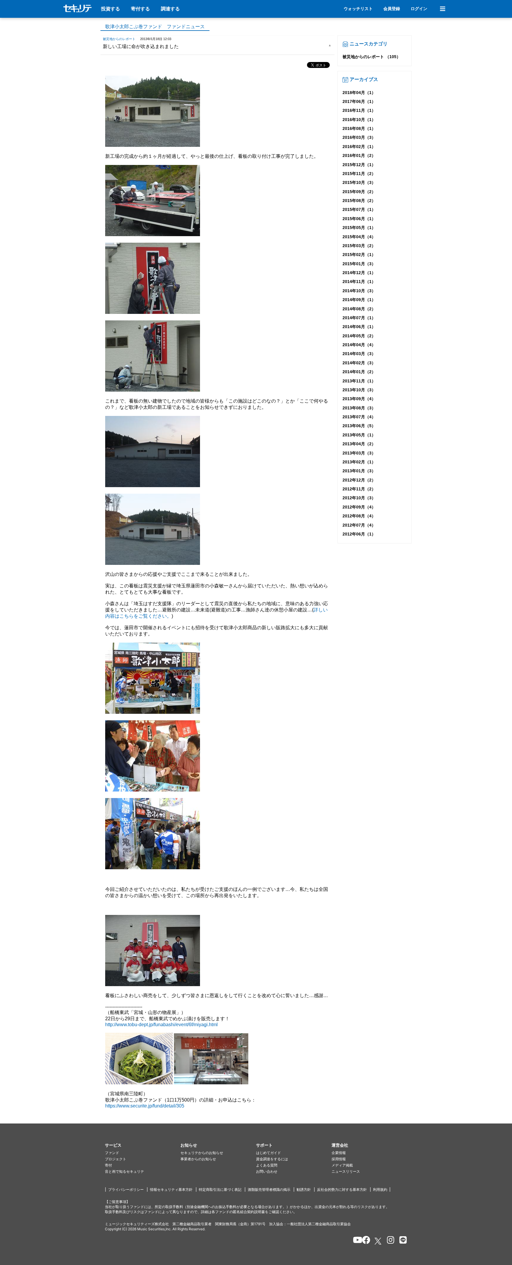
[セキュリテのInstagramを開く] (389, 1241)
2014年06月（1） (359, 326)
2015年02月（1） (359, 254)
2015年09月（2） (359, 191)
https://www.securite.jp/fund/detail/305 (144, 1105)
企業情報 (339, 1152)
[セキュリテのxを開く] (378, 1241)
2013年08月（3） (359, 408)
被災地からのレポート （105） (372, 56)
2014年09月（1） (359, 299)
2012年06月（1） (359, 534)
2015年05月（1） (359, 227)
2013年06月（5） (359, 425)
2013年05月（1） (359, 435)
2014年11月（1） (359, 281)
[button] (142, 1145)
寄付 (108, 1165)
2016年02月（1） (359, 146)
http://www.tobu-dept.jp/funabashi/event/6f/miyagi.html (161, 1024)
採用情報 (339, 1159)
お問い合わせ (266, 1171)
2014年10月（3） (359, 290)
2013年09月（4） (359, 398)
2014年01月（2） (359, 371)
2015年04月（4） (359, 236)
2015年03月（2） (359, 245)
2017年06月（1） (359, 101)
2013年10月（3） (359, 389)
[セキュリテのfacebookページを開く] (364, 1241)
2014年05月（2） (359, 335)
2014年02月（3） (359, 362)
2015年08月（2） (359, 200)
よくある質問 (266, 1165)
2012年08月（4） (359, 516)
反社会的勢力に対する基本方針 (342, 1189)
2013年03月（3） (359, 453)
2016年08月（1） (359, 128)
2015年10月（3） (359, 182)
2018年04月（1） (359, 92)
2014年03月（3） (359, 353)
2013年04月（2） (359, 443)
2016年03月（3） (359, 137)
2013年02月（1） (359, 462)
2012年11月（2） (359, 489)
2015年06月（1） (359, 218)
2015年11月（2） (359, 173)
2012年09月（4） (359, 507)
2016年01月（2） (359, 155)
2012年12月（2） (359, 480)
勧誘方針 (304, 1189)
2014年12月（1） (359, 272)
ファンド (112, 1152)
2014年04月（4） (359, 344)
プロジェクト (115, 1159)
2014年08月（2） (359, 308)
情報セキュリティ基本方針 (171, 1189)
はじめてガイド (268, 1152)
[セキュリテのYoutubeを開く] (355, 1241)
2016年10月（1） (359, 119)
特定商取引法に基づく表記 (220, 1189)
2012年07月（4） (359, 525)
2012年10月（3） (359, 497)
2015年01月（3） (359, 263)
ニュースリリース (346, 1171)
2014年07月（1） (359, 317)
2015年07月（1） (359, 209)
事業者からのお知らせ (198, 1159)
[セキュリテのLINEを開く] (401, 1241)
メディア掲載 (342, 1165)
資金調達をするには (272, 1159)
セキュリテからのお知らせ (201, 1152)
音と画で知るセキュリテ (124, 1171)
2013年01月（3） (359, 470)
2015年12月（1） (359, 164)
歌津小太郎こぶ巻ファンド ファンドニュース (155, 26)
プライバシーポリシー (126, 1189)
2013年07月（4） (359, 416)
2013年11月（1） (359, 381)
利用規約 (380, 1189)
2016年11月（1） (359, 110)
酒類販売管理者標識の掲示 (269, 1189)
